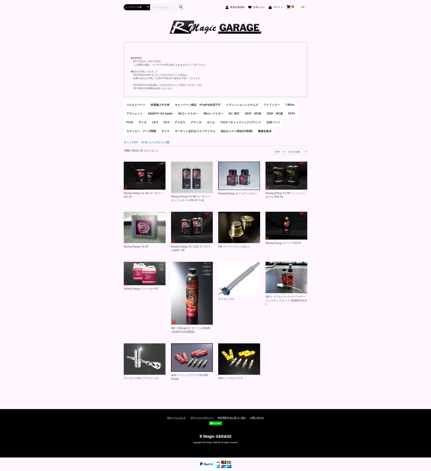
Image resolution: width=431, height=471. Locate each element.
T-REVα (289, 104)
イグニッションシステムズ (242, 104)
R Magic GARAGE (215, 436)
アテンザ (196, 122)
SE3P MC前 (253, 113)
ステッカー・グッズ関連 (141, 131)
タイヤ (165, 131)
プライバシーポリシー (201, 417)
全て (126, 142)
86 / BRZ (234, 113)
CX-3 (155, 122)
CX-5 (166, 122)
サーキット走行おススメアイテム (195, 131)
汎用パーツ (273, 122)
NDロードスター (213, 113)
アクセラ (180, 122)
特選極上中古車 (160, 104)
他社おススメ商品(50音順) (237, 131)
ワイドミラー (272, 104)
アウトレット (134, 113)
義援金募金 (265, 131)
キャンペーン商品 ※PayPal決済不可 (198, 104)
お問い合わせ (257, 417)
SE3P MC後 (275, 113)
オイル (211, 122)
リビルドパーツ (135, 104)
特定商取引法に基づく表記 (232, 417)
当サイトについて (176, 417)
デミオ (143, 122)
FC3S (129, 122)
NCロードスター (188, 113)
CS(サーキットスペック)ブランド (240, 122)
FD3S (291, 113)
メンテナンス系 (160, 142)
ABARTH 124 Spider (160, 113)
